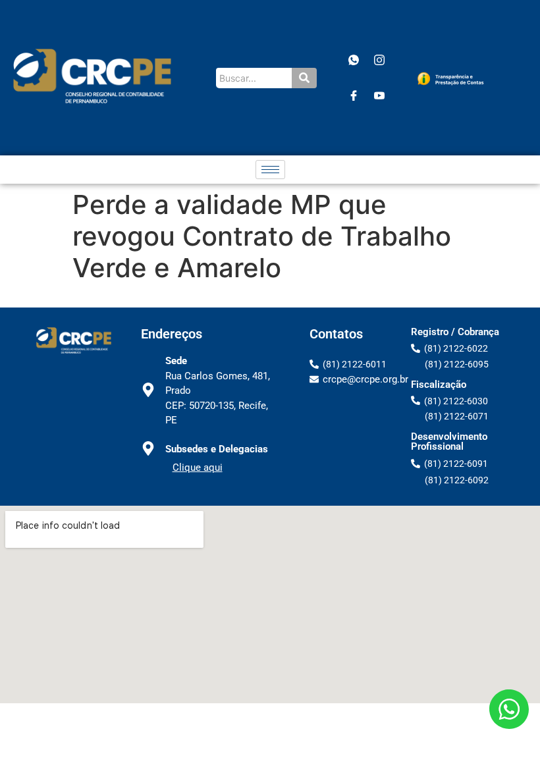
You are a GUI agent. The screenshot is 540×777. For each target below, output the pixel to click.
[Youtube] (379, 95)
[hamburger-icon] (270, 169)
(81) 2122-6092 (457, 480)
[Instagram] (379, 60)
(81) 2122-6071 (457, 416)
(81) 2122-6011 (355, 364)
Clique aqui (198, 467)
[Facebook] (353, 95)
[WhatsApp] (353, 60)
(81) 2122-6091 (456, 463)
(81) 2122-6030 (456, 401)
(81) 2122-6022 (456, 348)
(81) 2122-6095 (457, 364)
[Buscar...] (304, 78)
